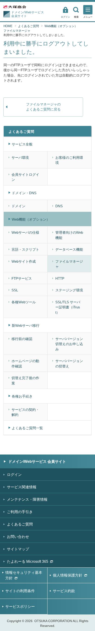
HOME (7, 26)
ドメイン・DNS (24, 193)
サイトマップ (18, 549)
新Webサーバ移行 (25, 325)
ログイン (65, 17)
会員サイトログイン (25, 177)
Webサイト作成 (24, 261)
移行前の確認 (22, 339)
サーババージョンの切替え (69, 363)
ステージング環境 (69, 290)
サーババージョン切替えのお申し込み (69, 344)
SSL (15, 290)
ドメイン (18, 206)
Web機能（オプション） (61, 26)
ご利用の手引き (20, 512)
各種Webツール (24, 302)
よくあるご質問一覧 (27, 428)
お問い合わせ (18, 537)
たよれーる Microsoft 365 (27, 561)
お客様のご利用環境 (69, 160)
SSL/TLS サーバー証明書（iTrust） (67, 307)
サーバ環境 (20, 157)
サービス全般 (22, 144)
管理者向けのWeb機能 (69, 235)
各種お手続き (22, 396)
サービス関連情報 (21, 487)
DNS (59, 206)
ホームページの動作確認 (25, 363)
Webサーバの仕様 (25, 232)
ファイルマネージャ (16, 30)
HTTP (59, 278)
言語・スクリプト (25, 249)
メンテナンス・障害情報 (27, 499)
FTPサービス (22, 278)
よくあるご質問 (28, 26)
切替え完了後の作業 (25, 380)
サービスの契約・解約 (25, 412)
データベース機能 (69, 249)
